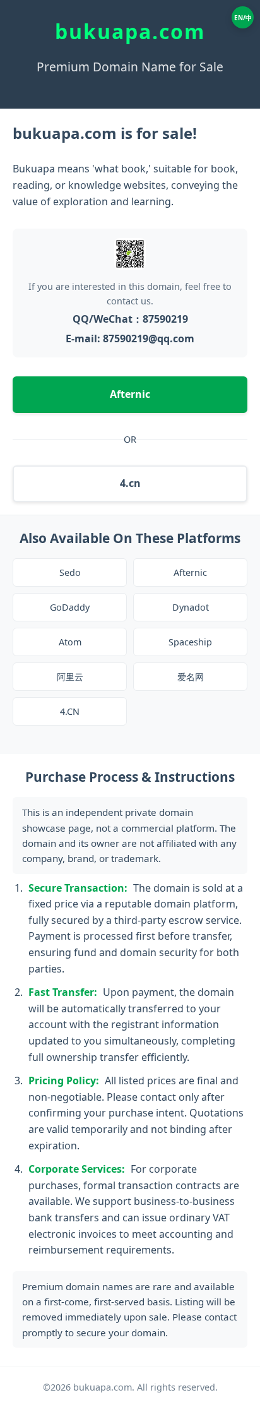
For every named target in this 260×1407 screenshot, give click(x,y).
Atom (70, 642)
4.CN (70, 711)
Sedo (70, 572)
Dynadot (190, 607)
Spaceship (190, 642)
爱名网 (190, 677)
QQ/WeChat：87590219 (130, 319)
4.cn (130, 483)
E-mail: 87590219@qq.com (130, 338)
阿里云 (70, 677)
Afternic (130, 394)
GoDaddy (70, 607)
